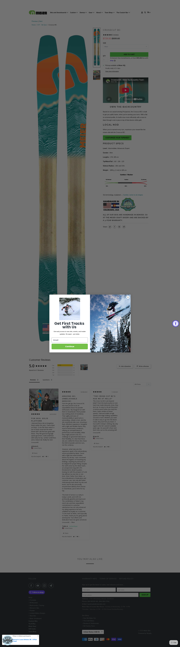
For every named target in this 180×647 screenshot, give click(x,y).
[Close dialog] (128, 297)
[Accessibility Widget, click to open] (175, 323)
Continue (69, 346)
